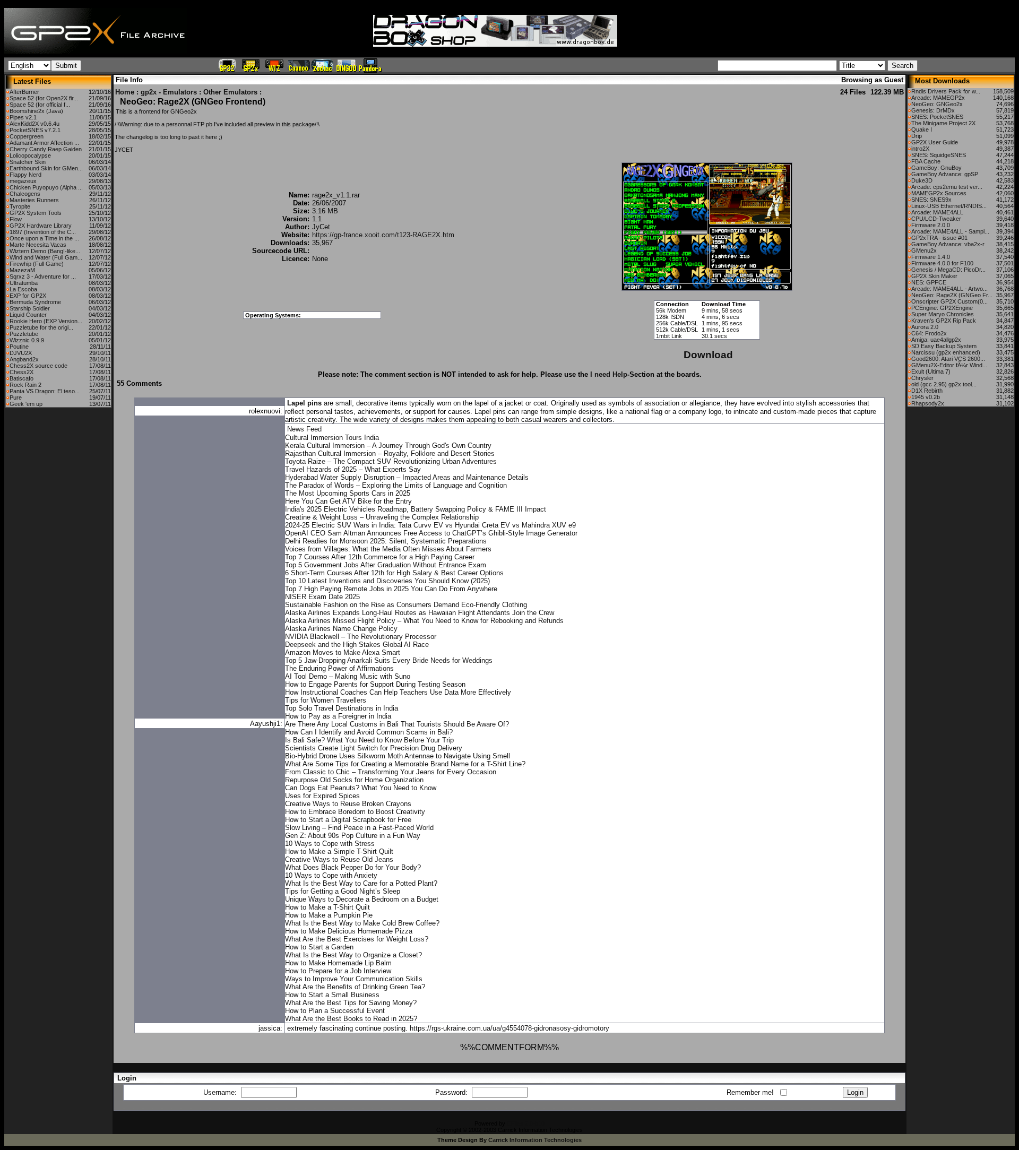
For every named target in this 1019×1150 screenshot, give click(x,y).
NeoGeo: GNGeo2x (937, 104)
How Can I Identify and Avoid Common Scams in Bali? (369, 732)
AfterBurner (24, 92)
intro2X (920, 148)
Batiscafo (21, 378)
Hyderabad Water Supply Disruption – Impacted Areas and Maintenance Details (407, 477)
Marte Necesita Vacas (38, 244)
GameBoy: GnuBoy (936, 168)
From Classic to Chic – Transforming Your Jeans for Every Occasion (390, 772)
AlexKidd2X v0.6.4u (34, 123)
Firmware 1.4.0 (930, 257)
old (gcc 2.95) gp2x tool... (944, 384)
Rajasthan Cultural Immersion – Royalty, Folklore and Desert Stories (390, 453)
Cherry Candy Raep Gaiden (46, 149)
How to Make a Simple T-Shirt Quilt (339, 851)
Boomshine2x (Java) (36, 111)
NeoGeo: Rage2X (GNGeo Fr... (951, 295)
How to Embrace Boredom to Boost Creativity (355, 812)
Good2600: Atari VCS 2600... (948, 359)
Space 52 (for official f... (40, 104)
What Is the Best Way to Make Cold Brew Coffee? (362, 923)
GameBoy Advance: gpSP (944, 174)
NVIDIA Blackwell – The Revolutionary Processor (360, 637)
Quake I (921, 129)
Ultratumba (24, 283)
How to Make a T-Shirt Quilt (327, 907)
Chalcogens (25, 194)
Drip (916, 136)
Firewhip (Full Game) (37, 264)
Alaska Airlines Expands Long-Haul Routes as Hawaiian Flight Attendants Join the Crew (419, 613)
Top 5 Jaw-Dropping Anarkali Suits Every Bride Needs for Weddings (389, 660)
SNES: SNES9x (931, 199)
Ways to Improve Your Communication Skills (353, 979)
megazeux (23, 181)
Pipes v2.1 (23, 117)
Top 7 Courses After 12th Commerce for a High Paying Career (379, 557)
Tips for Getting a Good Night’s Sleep (342, 891)
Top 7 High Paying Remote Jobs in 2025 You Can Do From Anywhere (391, 589)
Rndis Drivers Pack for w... (945, 91)
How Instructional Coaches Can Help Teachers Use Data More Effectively (398, 692)
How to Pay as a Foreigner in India (338, 716)
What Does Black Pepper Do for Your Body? (353, 867)
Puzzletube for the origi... (41, 327)
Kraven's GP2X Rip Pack (943, 320)
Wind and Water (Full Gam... (46, 257)
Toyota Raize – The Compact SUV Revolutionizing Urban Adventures (391, 461)
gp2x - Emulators (169, 92)
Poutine (19, 346)
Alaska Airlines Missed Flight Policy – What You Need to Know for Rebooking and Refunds (424, 621)
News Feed (304, 429)
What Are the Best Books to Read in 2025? (351, 1019)
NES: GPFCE (928, 282)
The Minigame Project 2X (943, 123)
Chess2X (21, 372)
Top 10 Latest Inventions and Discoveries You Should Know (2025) (387, 581)
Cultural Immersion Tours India (332, 438)
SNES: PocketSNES (937, 117)
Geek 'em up (26, 404)
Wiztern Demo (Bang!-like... (45, 251)
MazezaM (22, 270)
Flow (16, 219)
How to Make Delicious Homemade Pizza (348, 931)
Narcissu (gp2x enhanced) (945, 352)
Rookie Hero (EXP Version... (46, 321)
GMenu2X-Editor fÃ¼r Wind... (949, 365)
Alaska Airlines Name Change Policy (341, 629)
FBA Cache (925, 161)
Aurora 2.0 (924, 327)
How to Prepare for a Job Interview (338, 971)
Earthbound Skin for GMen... (46, 168)
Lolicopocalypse (30, 155)
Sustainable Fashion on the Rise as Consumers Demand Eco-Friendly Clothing (406, 605)
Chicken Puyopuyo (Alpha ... (46, 187)
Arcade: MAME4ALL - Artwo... (949, 289)
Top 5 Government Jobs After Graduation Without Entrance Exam (385, 565)
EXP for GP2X (28, 295)
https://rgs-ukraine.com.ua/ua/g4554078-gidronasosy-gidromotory (509, 1028)
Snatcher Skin (28, 162)
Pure (16, 397)
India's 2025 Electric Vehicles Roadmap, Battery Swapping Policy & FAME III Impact (415, 509)
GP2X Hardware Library (41, 225)
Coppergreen (27, 136)
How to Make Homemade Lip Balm (338, 963)
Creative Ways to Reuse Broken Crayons (348, 804)
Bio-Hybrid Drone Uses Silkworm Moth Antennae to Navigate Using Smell (397, 756)
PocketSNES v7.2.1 (35, 130)
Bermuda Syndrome (35, 302)
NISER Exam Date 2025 (322, 597)
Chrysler (922, 378)
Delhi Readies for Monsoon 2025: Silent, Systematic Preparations (386, 541)
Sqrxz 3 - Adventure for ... (43, 276)
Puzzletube (24, 334)
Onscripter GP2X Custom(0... (949, 301)
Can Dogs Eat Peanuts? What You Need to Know (360, 788)
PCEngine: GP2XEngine (942, 308)
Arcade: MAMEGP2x (938, 97)
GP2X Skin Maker (934, 276)
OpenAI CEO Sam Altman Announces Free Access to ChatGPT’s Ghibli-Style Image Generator (431, 533)
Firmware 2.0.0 (930, 225)
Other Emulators (230, 92)
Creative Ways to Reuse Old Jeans (339, 859)
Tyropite (20, 206)
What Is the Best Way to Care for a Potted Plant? (361, 883)
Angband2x (24, 359)
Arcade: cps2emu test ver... (946, 187)
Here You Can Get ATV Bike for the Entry (348, 501)
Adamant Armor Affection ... (44, 143)
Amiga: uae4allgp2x (936, 339)
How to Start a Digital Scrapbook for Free (348, 820)
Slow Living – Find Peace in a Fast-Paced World (359, 828)
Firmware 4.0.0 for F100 (942, 263)
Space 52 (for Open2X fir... (44, 98)
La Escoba (23, 289)
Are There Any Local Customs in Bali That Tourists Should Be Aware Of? (397, 724)
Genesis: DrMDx (933, 110)
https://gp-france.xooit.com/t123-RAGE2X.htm (383, 235)
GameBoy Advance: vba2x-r (948, 244)
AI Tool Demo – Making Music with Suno (347, 676)
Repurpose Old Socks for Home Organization (354, 780)
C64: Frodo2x (929, 333)
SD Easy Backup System (944, 346)
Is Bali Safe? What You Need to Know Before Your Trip (369, 740)
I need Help (608, 374)
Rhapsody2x (927, 403)
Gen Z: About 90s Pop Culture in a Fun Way (352, 836)
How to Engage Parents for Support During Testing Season (375, 684)
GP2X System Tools (36, 213)
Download (708, 354)
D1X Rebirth (927, 390)
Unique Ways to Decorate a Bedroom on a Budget (361, 899)
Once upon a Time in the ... (44, 238)
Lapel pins (304, 403)
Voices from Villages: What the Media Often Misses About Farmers (388, 549)
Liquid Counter (28, 315)
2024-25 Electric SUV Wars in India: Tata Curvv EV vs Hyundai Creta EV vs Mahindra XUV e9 (430, 525)
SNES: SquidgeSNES (938, 155)
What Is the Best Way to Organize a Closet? (353, 955)
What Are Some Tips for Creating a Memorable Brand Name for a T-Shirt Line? (405, 764)
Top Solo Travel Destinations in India (341, 708)
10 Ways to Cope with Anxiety (331, 875)
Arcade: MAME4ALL (937, 212)
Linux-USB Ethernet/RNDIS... (949, 206)
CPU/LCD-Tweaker (936, 218)
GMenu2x (924, 250)
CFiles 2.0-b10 (526, 1123)
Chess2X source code (38, 365)
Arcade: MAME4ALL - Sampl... (950, 231)
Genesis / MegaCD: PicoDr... (948, 269)
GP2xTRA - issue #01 (939, 238)
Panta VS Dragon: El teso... (45, 391)
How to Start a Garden (319, 947)
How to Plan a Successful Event (335, 1011)
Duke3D (921, 180)
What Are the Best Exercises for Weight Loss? (356, 939)
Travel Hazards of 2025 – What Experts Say (353, 469)
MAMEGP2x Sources (938, 193)
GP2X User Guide (934, 142)
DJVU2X (21, 353)
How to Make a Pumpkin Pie (329, 915)
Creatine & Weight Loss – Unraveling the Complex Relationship (382, 517)
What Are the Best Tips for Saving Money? (351, 1003)
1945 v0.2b (925, 397)
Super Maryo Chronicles (942, 314)
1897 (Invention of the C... (43, 232)
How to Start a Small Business (332, 995)
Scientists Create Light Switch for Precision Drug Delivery (373, 748)
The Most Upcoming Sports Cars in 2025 (347, 493)
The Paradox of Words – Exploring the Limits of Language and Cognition (396, 485)
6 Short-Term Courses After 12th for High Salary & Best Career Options (394, 573)
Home (124, 92)
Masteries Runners (34, 200)
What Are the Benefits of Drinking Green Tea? (355, 987)
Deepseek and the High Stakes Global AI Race (357, 645)
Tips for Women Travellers (325, 700)
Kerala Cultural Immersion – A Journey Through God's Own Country (388, 445)
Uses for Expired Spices (322, 796)
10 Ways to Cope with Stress (330, 844)
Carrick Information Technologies (535, 1140)
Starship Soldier (30, 308)
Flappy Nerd (25, 174)
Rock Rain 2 (25, 385)
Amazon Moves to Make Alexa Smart (342, 652)
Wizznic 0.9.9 (27, 340)
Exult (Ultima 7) (931, 371)
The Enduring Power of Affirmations (339, 668)
